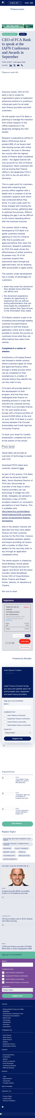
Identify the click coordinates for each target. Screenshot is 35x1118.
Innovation (6, 1024)
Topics (4, 1004)
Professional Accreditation (11, 1016)
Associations (7, 1026)
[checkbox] (17, 720)
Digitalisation (7, 1022)
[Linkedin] (11, 65)
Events (4, 1049)
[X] (14, 65)
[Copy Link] (22, 65)
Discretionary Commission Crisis (16, 844)
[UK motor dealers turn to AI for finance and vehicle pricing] (17, 905)
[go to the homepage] (3, 2)
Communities (7, 1030)
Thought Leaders (8, 1083)
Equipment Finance (9, 1044)
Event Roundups (8, 1063)
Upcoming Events (8, 1055)
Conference (6, 1057)
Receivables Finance (9, 1046)
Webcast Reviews (8, 1068)
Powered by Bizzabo (22, 658)
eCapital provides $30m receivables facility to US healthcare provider (16, 892)
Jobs (4, 1076)
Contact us (6, 1091)
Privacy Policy (7, 1096)
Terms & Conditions (9, 1100)
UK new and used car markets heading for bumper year (22, 812)
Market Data (9, 852)
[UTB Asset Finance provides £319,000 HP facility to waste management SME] (17, 932)
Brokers (7, 848)
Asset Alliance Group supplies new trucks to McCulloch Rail (22, 780)
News (22, 34)
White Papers (7, 1086)
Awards (5, 1059)
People (22, 852)
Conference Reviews (9, 1065)
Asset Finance (7, 1039)
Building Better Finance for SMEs (17, 839)
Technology (9, 855)
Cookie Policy (7, 1098)
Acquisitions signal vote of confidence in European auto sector (23, 796)
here (22, 468)
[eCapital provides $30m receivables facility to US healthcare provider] (17, 877)
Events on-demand (9, 1061)
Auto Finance (10, 34)
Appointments (10, 859)
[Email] (18, 65)
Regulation (24, 855)
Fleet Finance (21, 848)
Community (6, 1081)
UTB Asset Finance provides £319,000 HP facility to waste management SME (17, 947)
